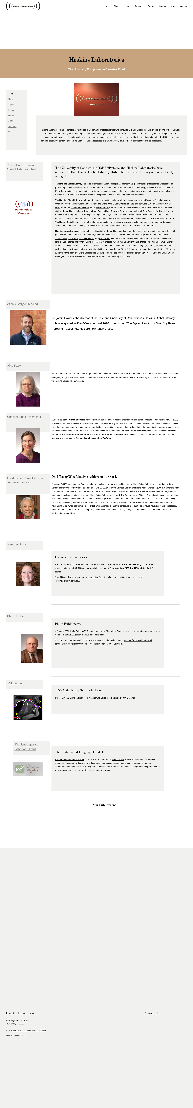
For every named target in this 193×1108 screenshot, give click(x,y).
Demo (70, 698)
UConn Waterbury (149, 204)
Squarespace (19, 1035)
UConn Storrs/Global (80, 207)
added (103, 698)
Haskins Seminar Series (71, 557)
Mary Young (68, 215)
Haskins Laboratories (20, 1013)
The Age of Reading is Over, (145, 323)
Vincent (170, 211)
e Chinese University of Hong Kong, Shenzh (134, 488)
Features (139, 6)
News (172, 6)
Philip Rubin (104, 238)
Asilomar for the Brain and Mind (138, 640)
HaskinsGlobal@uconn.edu (67, 581)
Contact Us (151, 1013)
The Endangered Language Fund (69, 759)
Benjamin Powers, (63, 318)
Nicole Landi (151, 235)
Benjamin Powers (119, 211)
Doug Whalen (118, 759)
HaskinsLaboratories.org (22, 1030)
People (151, 6)
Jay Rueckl (160, 211)
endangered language (64, 763)
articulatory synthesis (85, 698)
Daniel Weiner (102, 207)
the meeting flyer (95, 577)
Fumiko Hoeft (104, 211)
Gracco (58, 215)
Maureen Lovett (135, 211)
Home (106, 6)
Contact (183, 6)
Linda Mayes (84, 204)
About (116, 6)
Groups (162, 6)
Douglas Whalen (86, 238)
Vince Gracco (61, 238)
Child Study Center (63, 204)
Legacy (127, 6)
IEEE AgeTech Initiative (78, 635)
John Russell (148, 211)
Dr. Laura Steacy (149, 564)
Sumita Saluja (85, 215)
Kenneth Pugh (90, 211)
